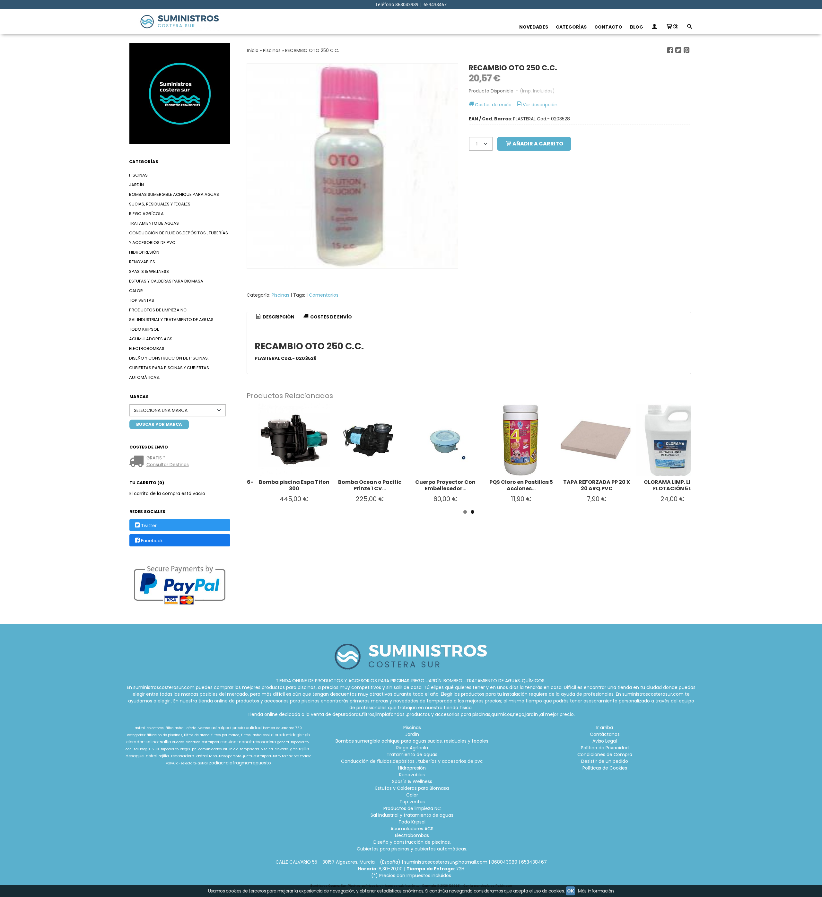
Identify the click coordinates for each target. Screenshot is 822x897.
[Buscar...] (689, 27)
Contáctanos (605, 734)
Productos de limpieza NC (158, 310)
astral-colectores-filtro (154, 728)
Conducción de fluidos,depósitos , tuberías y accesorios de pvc (178, 238)
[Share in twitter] (678, 50)
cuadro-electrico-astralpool (195, 742)
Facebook (152, 540)
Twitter (149, 525)
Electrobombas (146, 348)
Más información (596, 891)
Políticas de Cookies (604, 768)
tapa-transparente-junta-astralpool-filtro (245, 756)
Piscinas (138, 175)
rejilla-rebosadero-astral (183, 756)
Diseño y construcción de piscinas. (169, 358)
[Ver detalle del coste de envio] (137, 462)
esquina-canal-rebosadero (248, 742)
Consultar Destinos (167, 464)
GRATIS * (155, 458)
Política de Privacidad (605, 748)
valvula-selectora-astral (187, 763)
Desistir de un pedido (604, 761)
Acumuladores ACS (150, 339)
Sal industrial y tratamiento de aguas (171, 320)
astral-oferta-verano (192, 728)
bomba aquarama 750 (282, 728)
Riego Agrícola (146, 214)
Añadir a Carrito (537, 143)
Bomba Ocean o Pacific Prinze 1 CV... (369, 485)
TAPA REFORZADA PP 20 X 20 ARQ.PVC (596, 485)
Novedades (533, 27)
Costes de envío (493, 104)
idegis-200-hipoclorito (159, 749)
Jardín (136, 185)
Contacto (608, 27)
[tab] (274, 317)
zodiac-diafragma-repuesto (240, 763)
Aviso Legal (604, 741)
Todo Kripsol (144, 329)
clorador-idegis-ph (290, 734)
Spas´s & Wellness (149, 271)
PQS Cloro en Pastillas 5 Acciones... (521, 485)
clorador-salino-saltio (148, 742)
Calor (136, 291)
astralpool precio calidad (236, 727)
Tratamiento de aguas (154, 223)
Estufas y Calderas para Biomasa (166, 281)
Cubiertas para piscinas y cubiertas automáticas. (169, 372)
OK (570, 891)
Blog (636, 27)
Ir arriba (604, 727)
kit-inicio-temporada (241, 749)
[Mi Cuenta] (654, 27)
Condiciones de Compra (604, 754)
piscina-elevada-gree (279, 749)
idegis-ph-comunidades (201, 749)
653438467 (534, 862)
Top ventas (141, 300)
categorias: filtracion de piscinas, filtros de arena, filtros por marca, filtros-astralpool (198, 735)
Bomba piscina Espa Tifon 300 (294, 485)
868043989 (504, 862)
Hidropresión (144, 252)
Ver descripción (540, 104)
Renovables (142, 262)
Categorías (571, 27)
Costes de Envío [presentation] (330, 317)
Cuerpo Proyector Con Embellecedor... (445, 485)
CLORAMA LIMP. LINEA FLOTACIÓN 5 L (672, 485)
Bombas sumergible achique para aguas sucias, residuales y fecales (174, 199)
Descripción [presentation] (278, 317)
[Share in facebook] (670, 50)
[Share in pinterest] (686, 50)
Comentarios (323, 295)
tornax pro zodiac (296, 756)
